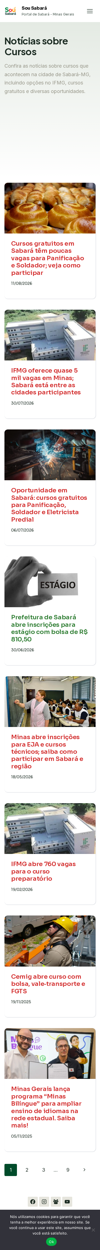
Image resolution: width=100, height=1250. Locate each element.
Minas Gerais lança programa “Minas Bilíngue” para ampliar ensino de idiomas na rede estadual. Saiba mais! (46, 1107)
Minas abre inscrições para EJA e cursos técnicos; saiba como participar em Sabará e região (47, 751)
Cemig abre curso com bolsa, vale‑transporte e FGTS (48, 984)
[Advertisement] (50, 145)
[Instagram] (44, 1202)
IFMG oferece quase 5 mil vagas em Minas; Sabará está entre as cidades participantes (46, 381)
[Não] (93, 1230)
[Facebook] (33, 1202)
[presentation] (50, 208)
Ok (51, 1242)
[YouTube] (67, 1202)
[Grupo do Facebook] (56, 1202)
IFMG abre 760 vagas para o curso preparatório (43, 871)
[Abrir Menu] (90, 11)
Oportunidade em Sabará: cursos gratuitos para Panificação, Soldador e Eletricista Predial (49, 505)
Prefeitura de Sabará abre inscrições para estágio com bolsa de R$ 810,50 (49, 628)
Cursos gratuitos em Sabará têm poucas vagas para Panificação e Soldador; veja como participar (47, 258)
